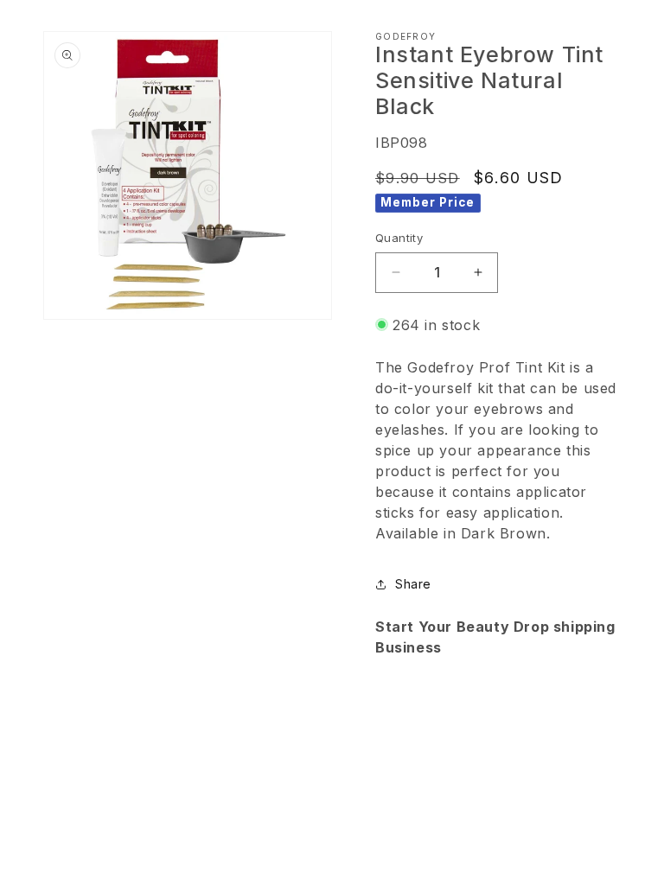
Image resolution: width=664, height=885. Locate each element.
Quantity (399, 238)
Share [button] (413, 583)
